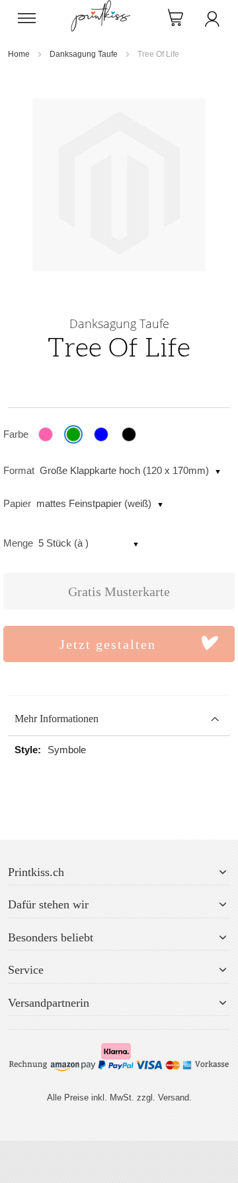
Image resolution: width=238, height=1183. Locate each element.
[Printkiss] (100, 7)
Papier (17, 503)
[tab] (119, 719)
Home (19, 54)
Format (18, 470)
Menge (18, 543)
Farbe (15, 434)
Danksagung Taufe (84, 54)
